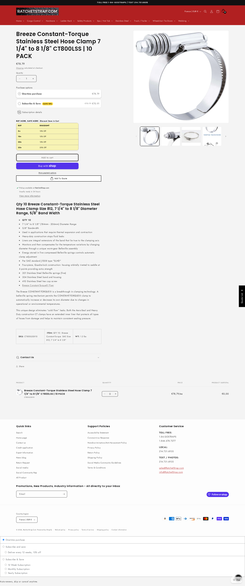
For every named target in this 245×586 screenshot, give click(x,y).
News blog (21, 457)
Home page (21, 437)
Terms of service (88, 530)
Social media (22, 467)
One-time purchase (32, 93)
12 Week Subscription (18, 565)
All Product (21, 477)
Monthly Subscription (18, 569)
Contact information (119, 530)
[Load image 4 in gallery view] (212, 136)
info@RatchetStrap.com (171, 472)
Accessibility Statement (98, 432)
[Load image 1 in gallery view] (149, 136)
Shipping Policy (95, 457)
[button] (19, 21)
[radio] (19, 94)
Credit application (24, 447)
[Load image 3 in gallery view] (191, 136)
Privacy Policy (94, 447)
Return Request (23, 462)
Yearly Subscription (17, 573)
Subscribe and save (15, 546)
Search (19, 432)
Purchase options (24, 87)
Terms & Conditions (97, 467)
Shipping (20, 68)
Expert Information (24, 452)
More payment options (47, 172)
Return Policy (94, 452)
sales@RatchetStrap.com (171, 468)
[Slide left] (136, 136)
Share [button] (21, 366)
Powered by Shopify (44, 530)
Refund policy (60, 530)
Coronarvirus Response (98, 437)
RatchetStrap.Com (29, 530)
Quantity (19, 73)
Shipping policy (103, 530)
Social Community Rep (26, 472)
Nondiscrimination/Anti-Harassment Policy (107, 442)
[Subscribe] (64, 494)
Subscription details (32, 112)
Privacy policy (73, 530)
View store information (29, 195)
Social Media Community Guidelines (104, 462)
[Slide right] (226, 136)
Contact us (21, 442)
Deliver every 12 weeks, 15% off (24, 552)
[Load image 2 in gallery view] (170, 136)
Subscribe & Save (37, 103)
